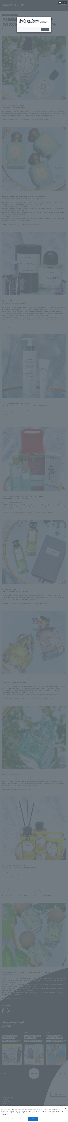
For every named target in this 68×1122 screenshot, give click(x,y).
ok (45, 29)
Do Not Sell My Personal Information (17, 1119)
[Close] (65, 1108)
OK (33, 1119)
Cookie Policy (5, 1114)
